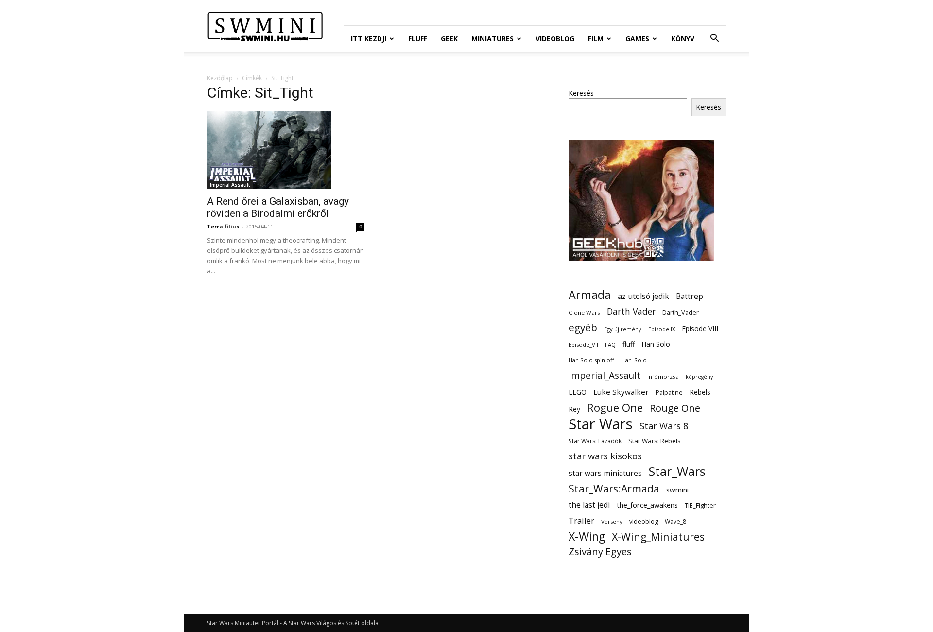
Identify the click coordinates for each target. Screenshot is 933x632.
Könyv (682, 38)
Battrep (689, 296)
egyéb (583, 327)
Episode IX (661, 329)
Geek (449, 38)
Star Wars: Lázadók (595, 441)
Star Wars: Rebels (654, 441)
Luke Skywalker (621, 392)
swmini (677, 489)
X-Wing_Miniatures (658, 536)
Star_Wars (677, 471)
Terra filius (223, 226)
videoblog (643, 521)
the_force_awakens (647, 504)
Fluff (417, 38)
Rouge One (675, 408)
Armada (590, 295)
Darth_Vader (680, 312)
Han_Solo (634, 360)
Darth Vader (631, 311)
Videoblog (555, 38)
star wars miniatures (605, 473)
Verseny (611, 521)
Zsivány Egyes (600, 551)
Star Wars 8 (664, 426)
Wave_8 (675, 521)
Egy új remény (622, 329)
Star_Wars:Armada (614, 488)
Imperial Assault (230, 184)
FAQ (610, 344)
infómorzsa (663, 376)
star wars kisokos (605, 456)
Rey (574, 409)
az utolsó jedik (643, 296)
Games (637, 38)
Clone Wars (584, 312)
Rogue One (615, 408)
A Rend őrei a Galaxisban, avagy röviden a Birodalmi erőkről (278, 207)
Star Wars (601, 424)
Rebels (700, 392)
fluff (628, 344)
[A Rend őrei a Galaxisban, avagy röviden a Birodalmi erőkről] (285, 150)
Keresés (581, 93)
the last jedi (589, 505)
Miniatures (492, 38)
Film (596, 38)
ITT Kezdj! (368, 38)
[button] (714, 39)
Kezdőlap (220, 78)
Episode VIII (700, 328)
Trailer (581, 520)
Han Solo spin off (591, 360)
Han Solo (655, 344)
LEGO (578, 392)
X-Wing (587, 536)
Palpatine (669, 392)
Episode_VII (583, 344)
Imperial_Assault (604, 375)
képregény (699, 376)
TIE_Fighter (700, 505)
